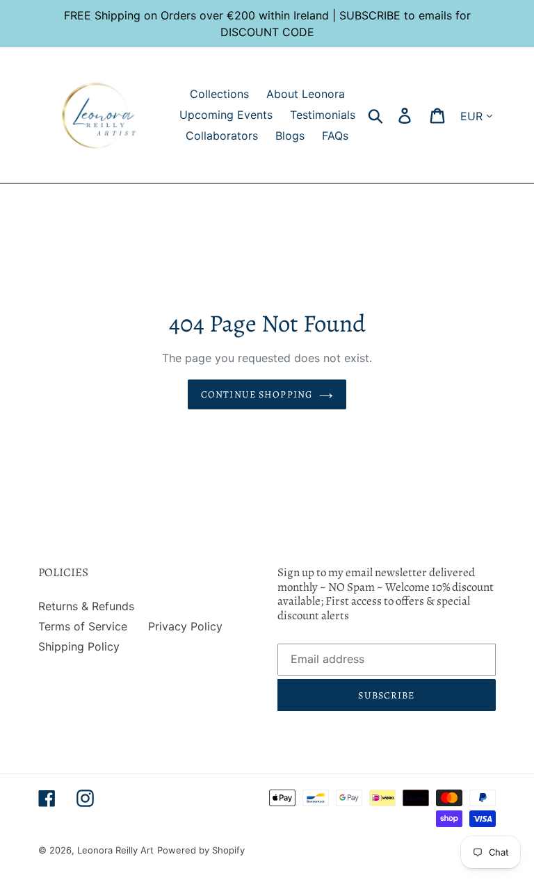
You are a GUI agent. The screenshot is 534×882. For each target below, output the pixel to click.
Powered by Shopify (201, 850)
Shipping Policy (79, 646)
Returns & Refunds (86, 606)
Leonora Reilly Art (115, 850)
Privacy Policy (185, 626)
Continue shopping (256, 394)
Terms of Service (82, 626)
